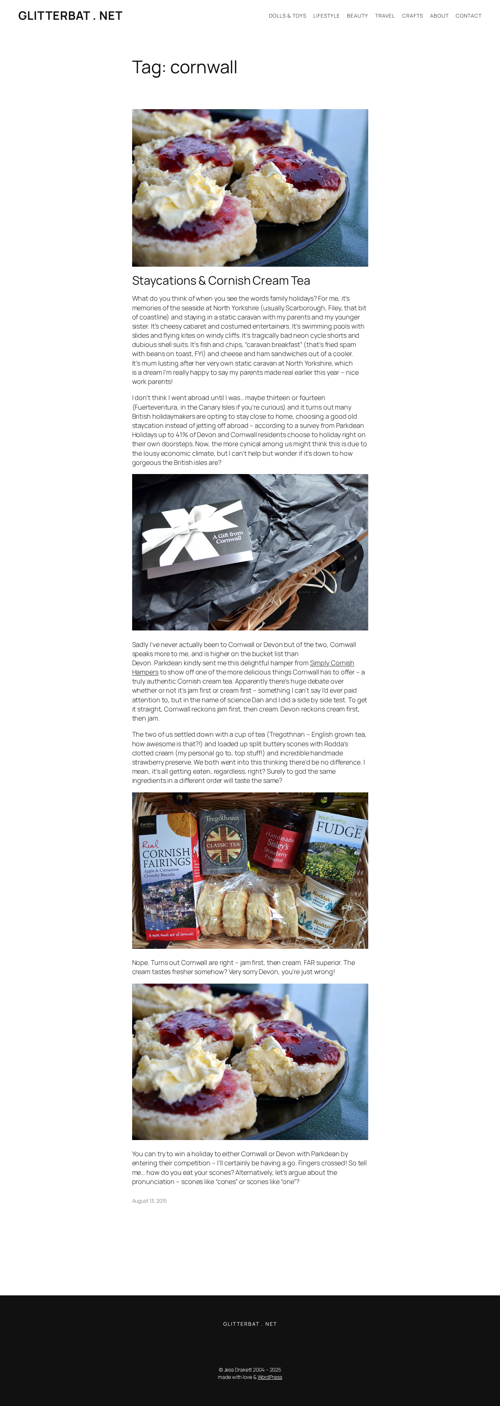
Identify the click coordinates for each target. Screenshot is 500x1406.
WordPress (270, 1376)
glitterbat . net (70, 15)
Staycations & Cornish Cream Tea (221, 280)
